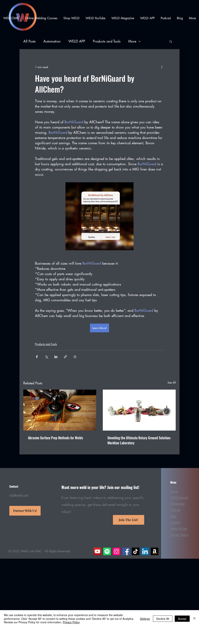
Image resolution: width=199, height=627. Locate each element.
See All (172, 382)
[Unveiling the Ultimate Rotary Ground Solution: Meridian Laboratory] (139, 410)
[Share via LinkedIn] (56, 357)
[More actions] (161, 67)
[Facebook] (126, 551)
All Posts (29, 41)
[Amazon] (154, 551)
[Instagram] (116, 551)
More (132, 41)
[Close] (194, 618)
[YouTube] (97, 551)
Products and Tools (106, 41)
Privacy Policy (71, 622)
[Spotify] (107, 551)
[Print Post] (75, 357)
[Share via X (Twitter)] (46, 357)
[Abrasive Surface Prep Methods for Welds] (59, 410)
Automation (52, 41)
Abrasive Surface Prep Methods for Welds (55, 437)
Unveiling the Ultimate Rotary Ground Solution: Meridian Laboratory (139, 440)
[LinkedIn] (145, 551)
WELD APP (76, 41)
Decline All (162, 619)
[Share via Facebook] (37, 357)
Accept (182, 619)
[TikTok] (135, 551)
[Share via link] (65, 357)
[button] (171, 41)
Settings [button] (145, 619)
